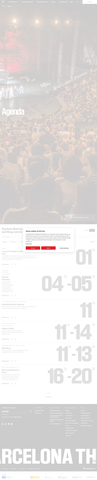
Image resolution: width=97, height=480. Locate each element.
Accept (33, 248)
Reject (48, 248)
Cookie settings (64, 248)
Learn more (29, 243)
